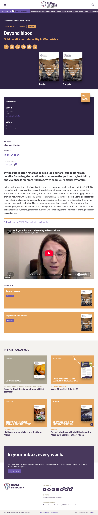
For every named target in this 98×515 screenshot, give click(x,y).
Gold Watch (9, 26)
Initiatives (6, 11)
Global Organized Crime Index (43, 11)
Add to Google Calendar (13, 116)
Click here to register (12, 129)
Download (10, 296)
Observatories (21, 11)
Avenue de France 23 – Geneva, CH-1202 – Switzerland (59, 505)
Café (92, 512)
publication (24, 20)
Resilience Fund (81, 11)
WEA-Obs (22, 26)
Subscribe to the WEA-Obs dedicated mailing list (26, 222)
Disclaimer (54, 512)
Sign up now (14, 471)
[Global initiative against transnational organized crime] (49, 4)
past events (14, 20)
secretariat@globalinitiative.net (52, 497)
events (6, 20)
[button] (5, 4)
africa (31, 26)
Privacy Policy (44, 512)
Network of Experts (65, 11)
